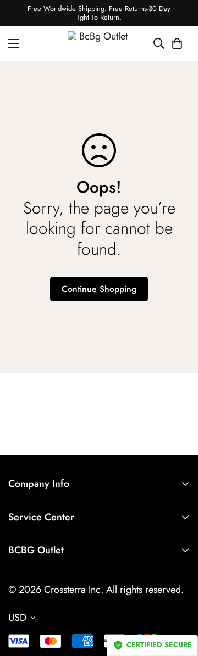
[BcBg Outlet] (99, 43)
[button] (177, 44)
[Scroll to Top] (178, 598)
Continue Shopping (99, 289)
